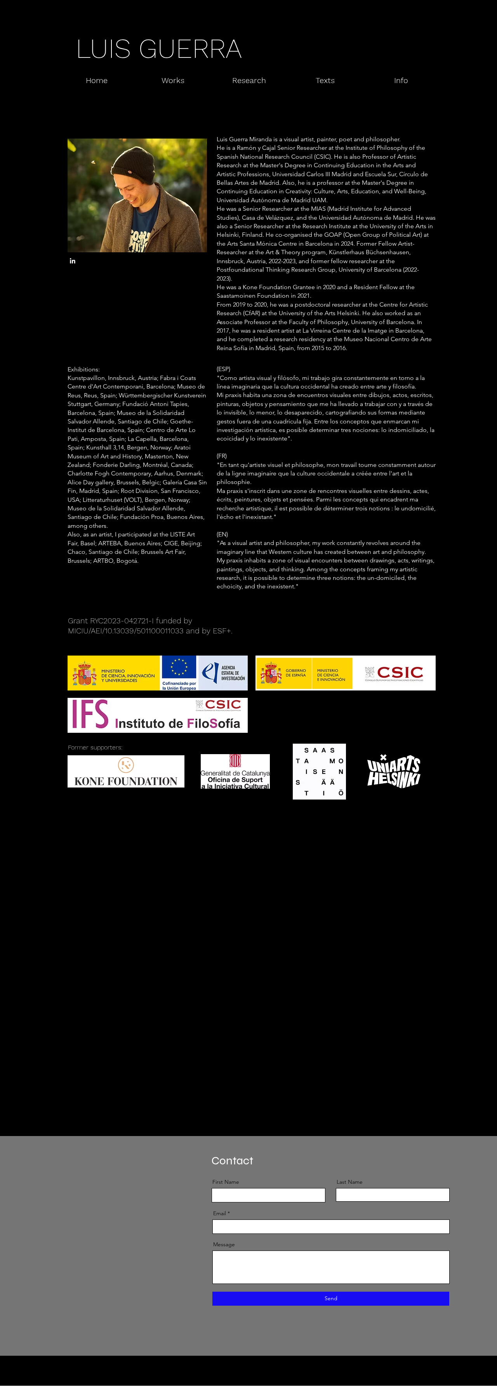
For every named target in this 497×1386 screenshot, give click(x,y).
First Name (225, 1182)
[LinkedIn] (72, 261)
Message (224, 1244)
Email (219, 1213)
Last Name (350, 1182)
